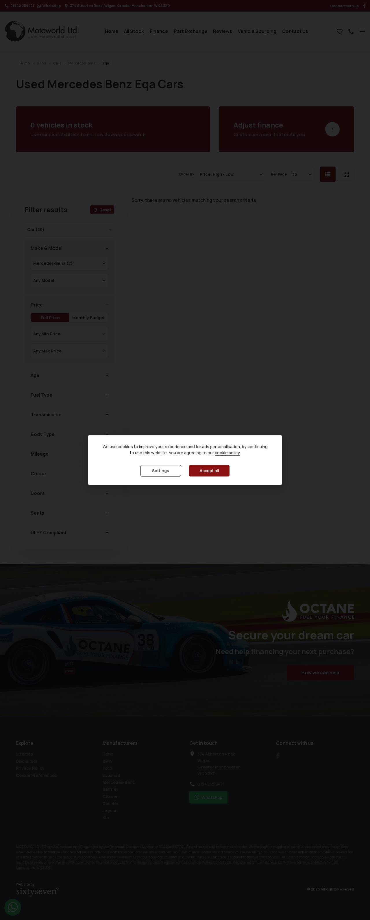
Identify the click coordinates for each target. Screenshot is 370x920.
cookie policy (227, 452)
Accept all (209, 470)
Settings (160, 470)
